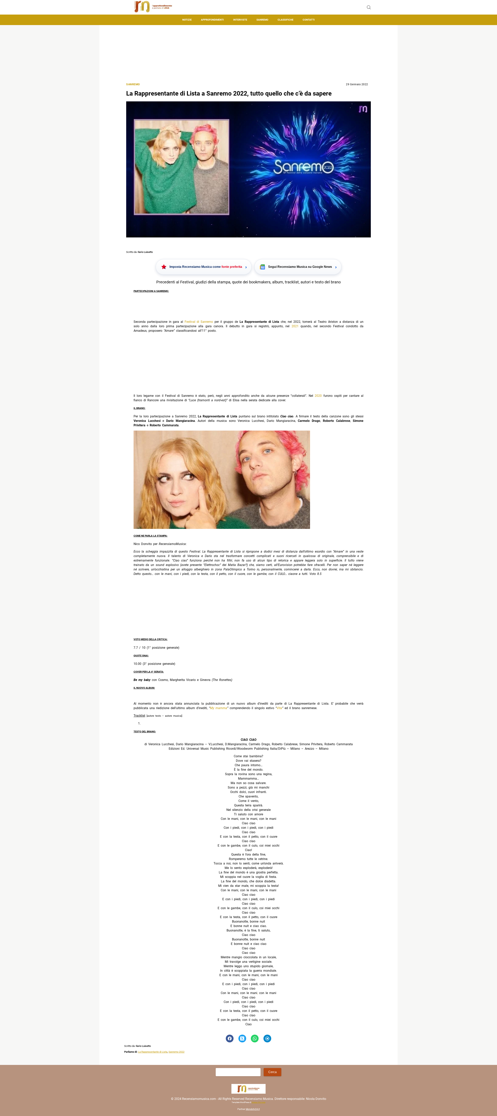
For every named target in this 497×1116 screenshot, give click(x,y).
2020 (318, 396)
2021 (295, 326)
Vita (279, 708)
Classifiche (285, 19)
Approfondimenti (212, 19)
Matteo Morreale (258, 1102)
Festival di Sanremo (199, 322)
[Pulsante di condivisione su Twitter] (242, 1038)
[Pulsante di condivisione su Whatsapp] (255, 1038)
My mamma (218, 708)
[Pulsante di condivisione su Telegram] (267, 1038)
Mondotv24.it (253, 1109)
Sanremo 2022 (176, 1051)
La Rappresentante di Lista (152, 1051)
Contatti (309, 19)
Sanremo (262, 19)
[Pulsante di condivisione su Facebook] (230, 1038)
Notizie (187, 19)
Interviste (240, 19)
